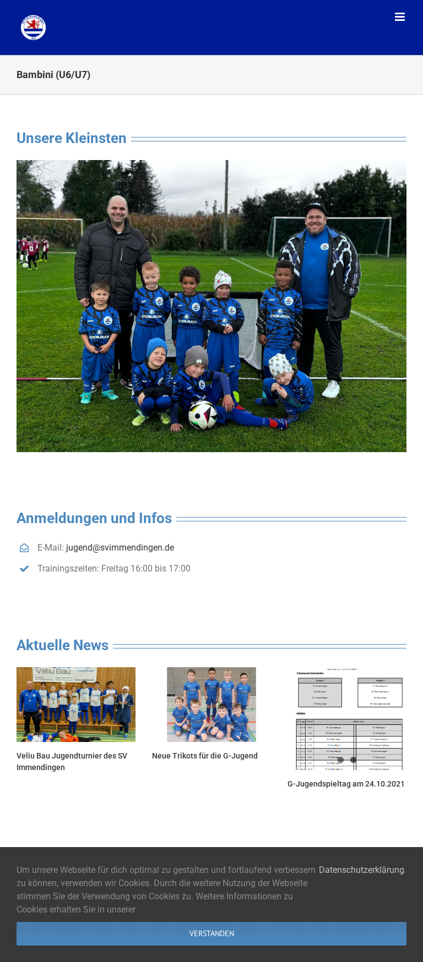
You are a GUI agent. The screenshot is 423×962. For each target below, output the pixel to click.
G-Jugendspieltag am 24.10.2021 (346, 783)
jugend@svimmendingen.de (120, 547)
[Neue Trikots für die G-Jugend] (211, 704)
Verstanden (211, 933)
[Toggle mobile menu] (400, 17)
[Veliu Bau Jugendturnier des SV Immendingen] (76, 704)
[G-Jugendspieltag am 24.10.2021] (347, 718)
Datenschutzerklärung (361, 870)
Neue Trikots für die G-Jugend (205, 755)
